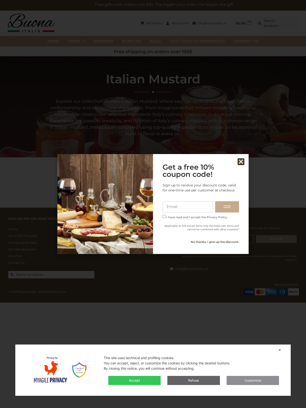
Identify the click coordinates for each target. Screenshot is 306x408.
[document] (153, 204)
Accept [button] (134, 380)
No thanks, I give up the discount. (215, 242)
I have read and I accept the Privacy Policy (196, 217)
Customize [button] (253, 380)
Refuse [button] (193, 380)
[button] (241, 162)
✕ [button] (279, 350)
